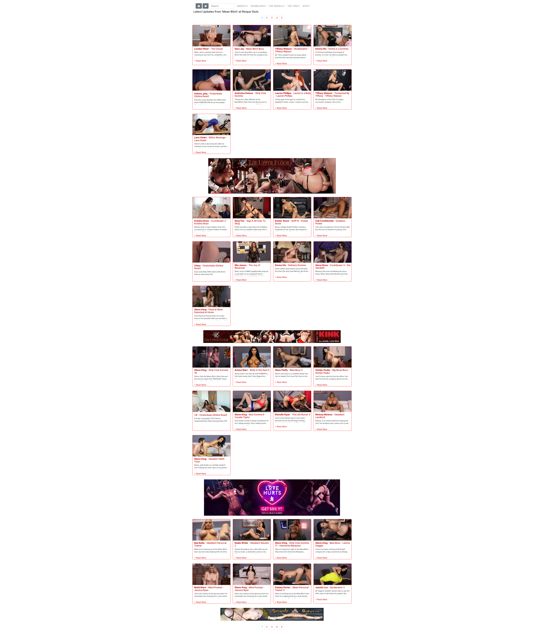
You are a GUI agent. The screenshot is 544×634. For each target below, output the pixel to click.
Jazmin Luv (321, 587)
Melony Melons (323, 414)
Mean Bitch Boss (255, 48)
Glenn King (200, 309)
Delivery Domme (297, 265)
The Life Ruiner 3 (301, 414)
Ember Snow (282, 220)
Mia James (240, 265)
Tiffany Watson (283, 48)
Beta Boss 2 (296, 370)
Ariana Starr (241, 370)
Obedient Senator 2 (252, 544)
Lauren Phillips (283, 93)
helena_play (201, 93)
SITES (305, 6)
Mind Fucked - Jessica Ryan (209, 588)
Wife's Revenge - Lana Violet (210, 139)
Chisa (197, 265)
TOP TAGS (292, 6)
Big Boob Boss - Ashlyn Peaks (332, 371)
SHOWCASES (257, 6)
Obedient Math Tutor (209, 460)
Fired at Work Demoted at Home (208, 311)
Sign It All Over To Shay (250, 222)
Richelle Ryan (282, 414)
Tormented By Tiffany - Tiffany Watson (332, 94)
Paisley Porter (282, 587)
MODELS (241, 6)
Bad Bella (199, 542)
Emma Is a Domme (338, 48)
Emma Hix (320, 48)
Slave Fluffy (281, 370)
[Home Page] (199, 5)
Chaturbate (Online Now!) (208, 95)
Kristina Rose (201, 220)
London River (201, 48)
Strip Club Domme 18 (211, 371)
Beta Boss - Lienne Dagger (332, 544)
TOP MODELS (276, 6)
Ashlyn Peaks (322, 370)
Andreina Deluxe (244, 93)
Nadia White (241, 542)
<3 (195, 415)
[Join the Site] (272, 497)
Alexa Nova (321, 265)
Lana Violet (200, 137)
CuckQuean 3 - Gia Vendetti (332, 266)
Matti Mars (200, 587)
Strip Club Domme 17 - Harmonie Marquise (292, 544)
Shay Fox (239, 220)
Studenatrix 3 (337, 587)
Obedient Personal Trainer (210, 544)
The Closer (217, 48)
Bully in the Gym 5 (259, 370)
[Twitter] (206, 5)
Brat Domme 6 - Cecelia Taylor (250, 416)
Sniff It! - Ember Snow (291, 222)
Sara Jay (239, 48)
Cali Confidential (324, 220)
